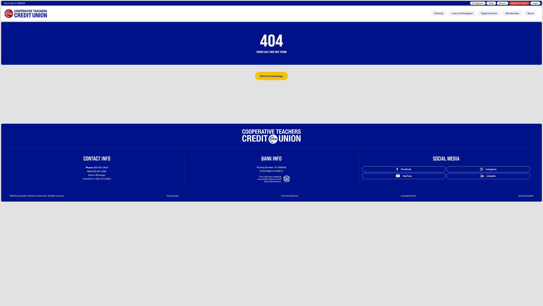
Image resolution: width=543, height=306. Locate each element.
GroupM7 (529, 195)
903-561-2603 (101, 167)
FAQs (491, 3)
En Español (477, 3)
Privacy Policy (173, 195)
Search (502, 3)
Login (535, 3)
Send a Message (96, 174)
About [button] (530, 13)
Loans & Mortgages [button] (462, 13)
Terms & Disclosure (289, 195)
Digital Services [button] (489, 13)
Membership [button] (512, 13)
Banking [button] (438, 13)
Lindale (107, 178)
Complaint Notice (408, 195)
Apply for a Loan (519, 3)
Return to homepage (271, 76)
